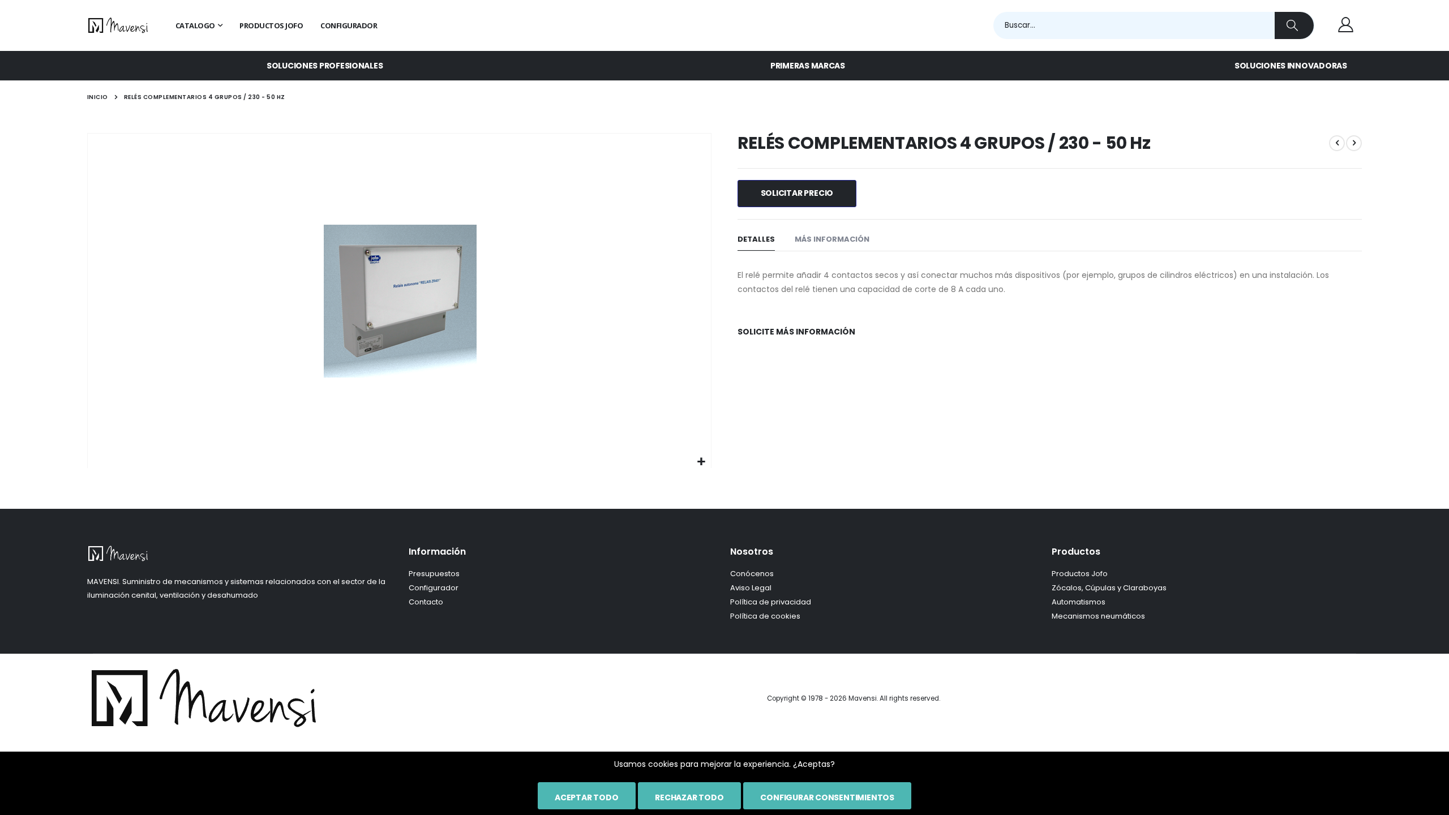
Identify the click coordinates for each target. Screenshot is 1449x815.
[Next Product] (1354, 143)
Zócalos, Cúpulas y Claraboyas (1109, 587)
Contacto (426, 602)
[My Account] (1345, 25)
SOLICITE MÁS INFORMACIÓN (796, 331)
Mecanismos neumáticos (1098, 616)
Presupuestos (434, 573)
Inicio (97, 97)
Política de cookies (765, 616)
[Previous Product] (1337, 143)
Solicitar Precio (797, 193)
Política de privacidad (770, 602)
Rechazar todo (689, 797)
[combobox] (1154, 25)
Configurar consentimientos (827, 797)
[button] (701, 462)
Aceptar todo (586, 797)
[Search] (1294, 25)
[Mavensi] (118, 25)
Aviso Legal (750, 587)
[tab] (756, 239)
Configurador (433, 587)
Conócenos (752, 573)
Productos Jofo (1080, 573)
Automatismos (1078, 602)
